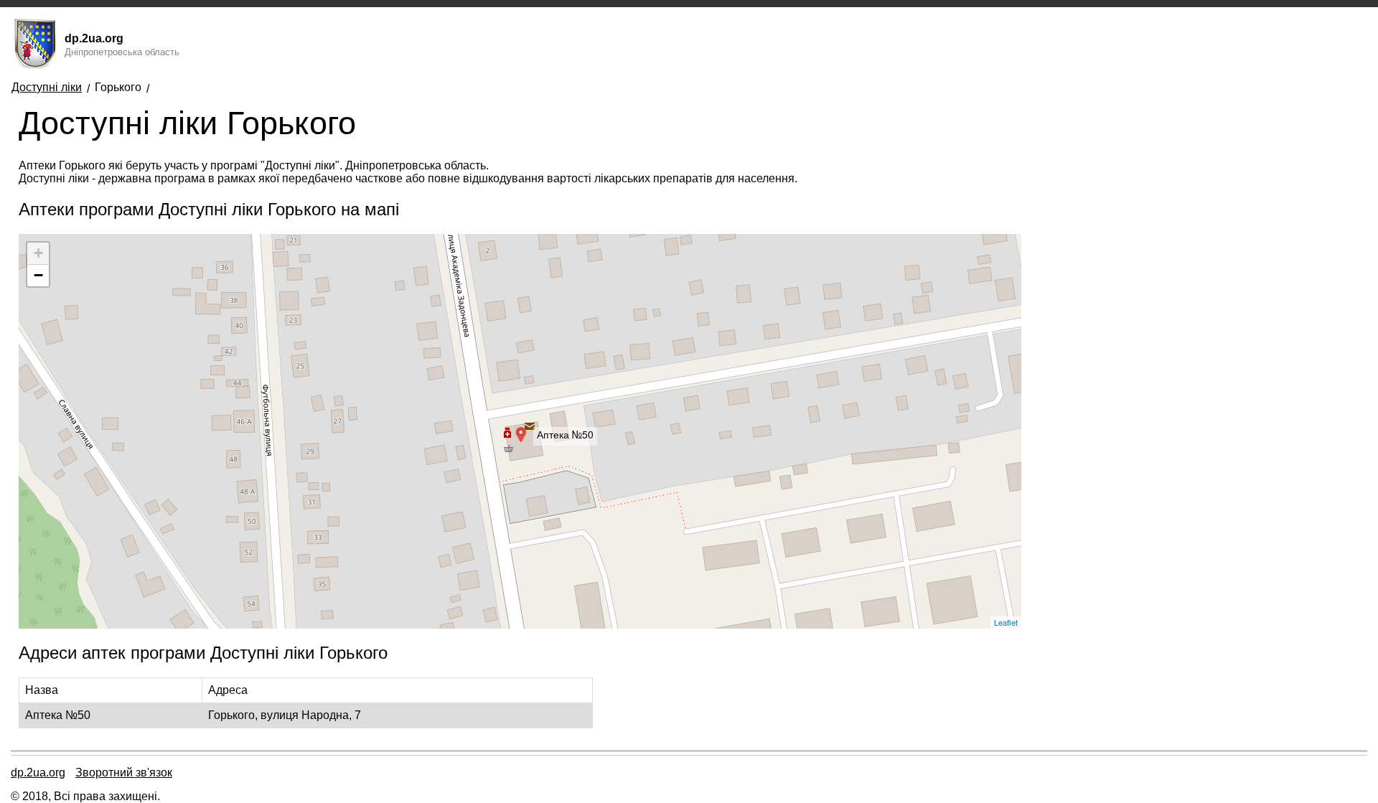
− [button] (38, 275)
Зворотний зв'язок (123, 772)
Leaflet (1006, 622)
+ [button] (38, 253)
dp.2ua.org (38, 772)
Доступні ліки (46, 87)
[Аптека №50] (519, 431)
